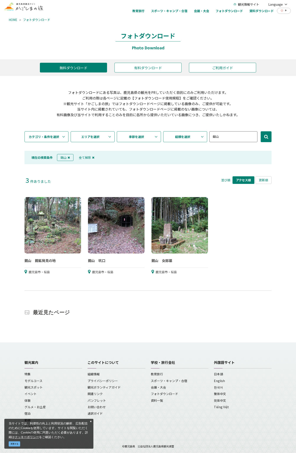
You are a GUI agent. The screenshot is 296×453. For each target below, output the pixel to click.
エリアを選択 (90, 137)
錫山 (63, 157)
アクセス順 (243, 180)
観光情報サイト (248, 4)
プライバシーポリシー (103, 381)
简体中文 (220, 400)
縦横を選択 (182, 137)
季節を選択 (136, 137)
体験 (27, 400)
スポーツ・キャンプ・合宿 (169, 381)
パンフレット (97, 400)
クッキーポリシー (27, 437)
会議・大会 (158, 387)
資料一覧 (157, 400)
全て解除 (85, 157)
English (219, 381)
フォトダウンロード (36, 20)
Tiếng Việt (221, 407)
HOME (13, 20)
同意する (14, 443)
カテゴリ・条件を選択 (44, 137)
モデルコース (33, 381)
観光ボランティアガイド (104, 387)
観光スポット (33, 387)
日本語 (218, 374)
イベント (30, 394)
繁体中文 (220, 394)
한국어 (218, 387)
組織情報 (94, 374)
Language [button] (275, 4)
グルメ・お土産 (35, 407)
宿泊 (27, 413)
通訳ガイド (95, 413)
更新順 (263, 180)
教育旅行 (157, 374)
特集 (27, 374)
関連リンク (95, 394)
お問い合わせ (97, 407)
